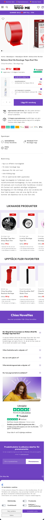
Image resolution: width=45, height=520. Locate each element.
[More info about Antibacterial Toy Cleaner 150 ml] (41, 79)
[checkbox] (4, 501)
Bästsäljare (10, 56)
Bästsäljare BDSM (22, 56)
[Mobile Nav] (2, 7)
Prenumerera (33, 461)
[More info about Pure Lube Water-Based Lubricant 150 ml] (41, 89)
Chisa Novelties (6, 64)
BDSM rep (4, 289)
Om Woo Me (4, 476)
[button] (1, 50)
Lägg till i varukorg (28, 102)
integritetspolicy (24, 454)
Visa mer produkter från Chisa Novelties (22, 319)
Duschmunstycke (25, 289)
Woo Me (22, 8)
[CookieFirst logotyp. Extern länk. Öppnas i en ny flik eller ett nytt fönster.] (2, 485)
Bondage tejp (18, 64)
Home (3, 56)
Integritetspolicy (36, 483)
